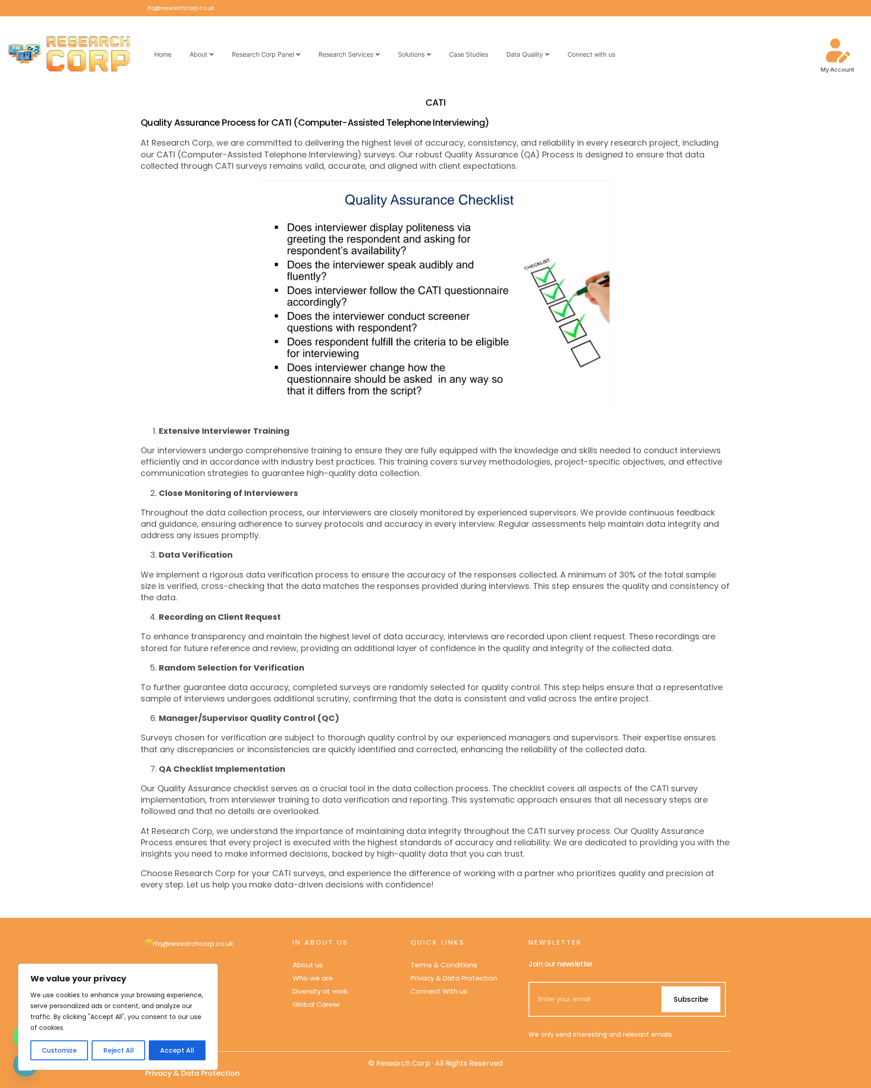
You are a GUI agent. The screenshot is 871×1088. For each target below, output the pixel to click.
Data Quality (524, 54)
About (198, 54)
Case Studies (468, 54)
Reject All (118, 1050)
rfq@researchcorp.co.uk (180, 8)
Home (162, 54)
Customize (59, 1050)
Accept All (177, 1050)
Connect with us (591, 54)
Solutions (411, 54)
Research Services (345, 54)
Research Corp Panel (263, 54)
